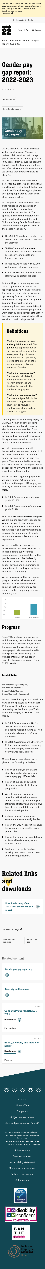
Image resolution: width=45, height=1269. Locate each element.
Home (5, 40)
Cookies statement (22, 1156)
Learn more (16, 11)
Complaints (22, 1111)
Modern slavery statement (22, 1168)
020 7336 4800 (33, 1144)
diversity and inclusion (9, 940)
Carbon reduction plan (22, 1174)
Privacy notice (22, 1150)
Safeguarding (23, 1180)
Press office (22, 1105)
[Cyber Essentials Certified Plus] (20, 1195)
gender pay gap (32, 940)
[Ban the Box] (21, 1232)
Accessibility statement (22, 1162)
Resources (15, 40)
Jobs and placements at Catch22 (23, 1123)
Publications (9, 99)
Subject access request (22, 1117)
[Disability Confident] (21, 1214)
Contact (22, 1099)
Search (21, 30)
